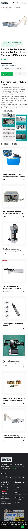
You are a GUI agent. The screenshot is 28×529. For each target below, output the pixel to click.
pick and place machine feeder (9, 45)
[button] (13, 2)
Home (2, 7)
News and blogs (5, 498)
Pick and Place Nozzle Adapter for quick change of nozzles (14, 399)
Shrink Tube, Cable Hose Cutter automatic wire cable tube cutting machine (13, 176)
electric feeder (7, 42)
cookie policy (13, 526)
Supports (17, 502)
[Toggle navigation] (25, 2)
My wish (17, 489)
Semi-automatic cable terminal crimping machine (13, 250)
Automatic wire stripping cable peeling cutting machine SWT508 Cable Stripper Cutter (14, 214)
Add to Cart (8, 74)
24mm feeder (19, 44)
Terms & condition (6, 503)
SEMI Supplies (17, 7)
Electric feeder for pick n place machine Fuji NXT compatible (12, 288)
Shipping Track (19, 497)
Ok (22, 526)
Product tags (4, 487)
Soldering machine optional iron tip (13, 324)
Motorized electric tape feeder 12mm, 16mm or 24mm (14, 436)
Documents (18, 499)
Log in (16, 485)
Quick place (4, 490)
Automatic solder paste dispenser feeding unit (11, 362)
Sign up (17, 487)
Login (21, 3)
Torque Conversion (20, 494)
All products (9, 7)
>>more (13, 468)
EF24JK (19, 68)
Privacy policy (5, 501)
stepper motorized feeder (8, 44)
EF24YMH (7, 68)
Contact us (4, 493)
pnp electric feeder (16, 42)
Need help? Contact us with (9, 65)
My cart (17, 492)
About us (3, 496)
